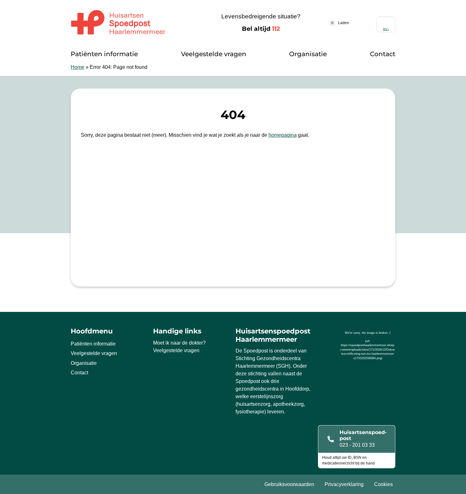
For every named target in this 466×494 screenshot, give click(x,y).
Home (77, 67)
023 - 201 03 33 (357, 445)
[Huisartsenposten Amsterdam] (133, 23)
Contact (382, 54)
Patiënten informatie (104, 54)
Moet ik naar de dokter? (179, 343)
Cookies (383, 484)
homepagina (283, 135)
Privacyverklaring (344, 484)
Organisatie (308, 54)
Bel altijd (261, 28)
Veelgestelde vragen (213, 54)
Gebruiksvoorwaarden (289, 484)
